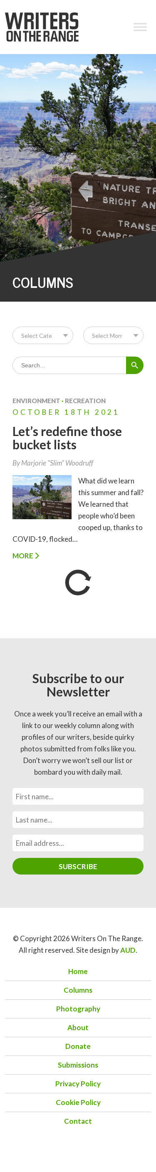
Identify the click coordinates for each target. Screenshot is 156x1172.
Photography (78, 1008)
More (23, 555)
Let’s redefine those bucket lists (67, 438)
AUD (128, 950)
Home (78, 971)
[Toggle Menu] (140, 27)
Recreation (85, 400)
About (78, 1027)
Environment (36, 400)
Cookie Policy (78, 1102)
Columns (78, 990)
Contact (78, 1121)
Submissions (78, 1064)
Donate (78, 1046)
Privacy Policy (78, 1083)
